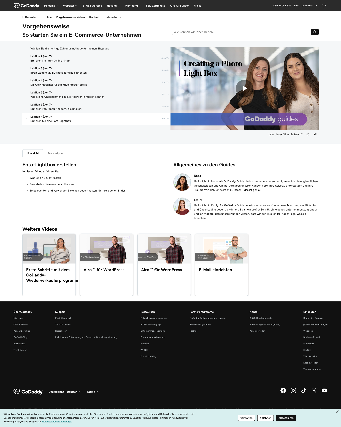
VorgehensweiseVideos (70, 17)
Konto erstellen (257, 331)
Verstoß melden (63, 324)
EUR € (91, 391)
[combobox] (241, 32)
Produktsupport (63, 318)
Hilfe (49, 17)
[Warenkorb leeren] (323, 5)
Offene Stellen (20, 324)
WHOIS (144, 350)
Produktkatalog (148, 356)
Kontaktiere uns (21, 331)
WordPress (308, 343)
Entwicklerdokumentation (153, 318)
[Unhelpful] (315, 134)
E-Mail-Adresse (92, 5)
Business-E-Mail (311, 337)
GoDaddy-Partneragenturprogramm (208, 318)
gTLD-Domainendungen (315, 324)
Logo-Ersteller (310, 363)
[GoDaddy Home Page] (28, 392)
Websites (308, 331)
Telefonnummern (312, 369)
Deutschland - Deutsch (63, 391)
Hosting (307, 350)
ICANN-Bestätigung (150, 324)
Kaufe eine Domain (313, 318)
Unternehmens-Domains (152, 331)
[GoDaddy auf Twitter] (314, 392)
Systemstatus (112, 17)
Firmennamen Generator (153, 337)
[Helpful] (308, 134)
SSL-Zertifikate (155, 5)
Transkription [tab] (56, 153)
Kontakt (94, 17)
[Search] (315, 32)
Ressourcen (61, 331)
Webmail (144, 343)
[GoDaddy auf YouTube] (324, 392)
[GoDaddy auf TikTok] (304, 392)
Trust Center (20, 350)
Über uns (18, 318)
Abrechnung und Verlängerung (265, 324)
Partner (193, 331)
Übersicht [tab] (33, 153)
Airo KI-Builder (179, 5)
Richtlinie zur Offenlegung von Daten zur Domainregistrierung (86, 337)
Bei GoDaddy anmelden (261, 318)
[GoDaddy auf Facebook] (283, 392)
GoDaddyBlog (20, 337)
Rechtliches (19, 343)
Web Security (310, 356)
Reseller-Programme (200, 324)
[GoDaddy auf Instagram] (293, 392)
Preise (197, 5)
